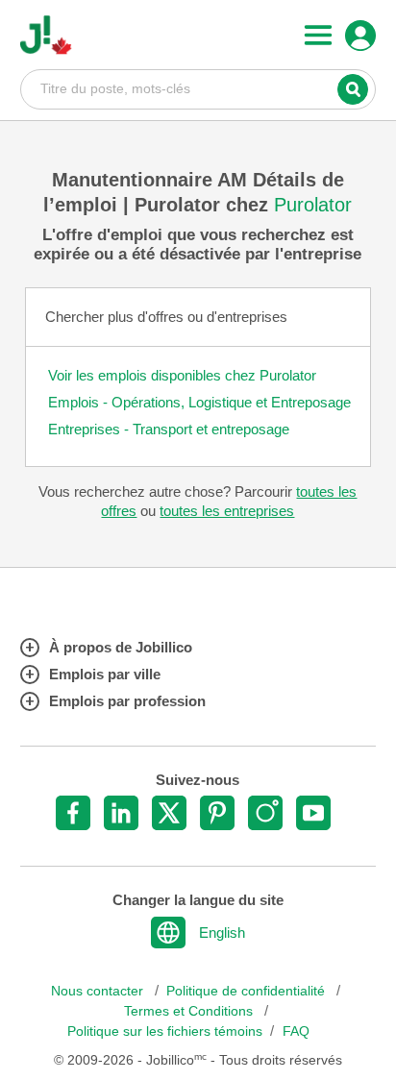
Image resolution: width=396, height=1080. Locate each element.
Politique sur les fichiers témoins (164, 1031)
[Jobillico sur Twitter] (169, 813)
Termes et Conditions (190, 1011)
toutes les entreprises (227, 511)
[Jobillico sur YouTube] (313, 813)
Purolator (313, 204)
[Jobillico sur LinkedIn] (121, 813)
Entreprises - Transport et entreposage (168, 429)
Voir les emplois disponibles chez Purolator (182, 375)
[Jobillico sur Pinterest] (217, 813)
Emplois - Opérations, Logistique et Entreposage (199, 402)
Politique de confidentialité (247, 991)
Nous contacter (99, 991)
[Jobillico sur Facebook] (73, 813)
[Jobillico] (46, 35)
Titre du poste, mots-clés (198, 88)
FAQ (296, 1031)
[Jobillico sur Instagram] (265, 813)
